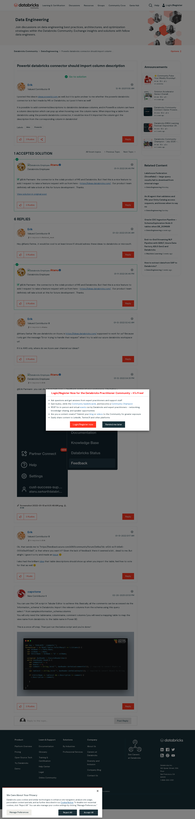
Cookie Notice (67, 802)
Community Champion (122, 403)
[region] (52, 803)
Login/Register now (83, 424)
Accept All (88, 812)
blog (91, 414)
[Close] (98, 791)
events (83, 407)
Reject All (67, 812)
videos (100, 414)
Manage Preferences (19, 812)
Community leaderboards (84, 403)
